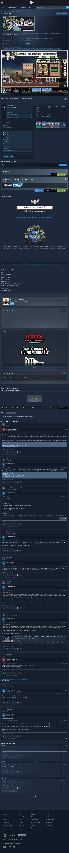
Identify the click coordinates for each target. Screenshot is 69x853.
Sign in (3, 98)
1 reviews (14, 711)
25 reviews (8, 425)
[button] (3, 7)
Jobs (20, 819)
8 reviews (8, 583)
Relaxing (36, 48)
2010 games (8, 489)
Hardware (21, 822)
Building (16, 48)
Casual (12, 48)
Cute (45, 48)
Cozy (32, 48)
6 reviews (14, 533)
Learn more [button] (63, 165)
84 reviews (8, 656)
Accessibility (34, 819)
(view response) (5, 680)
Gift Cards (5, 828)
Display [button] (51, 407)
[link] (50, 190)
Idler (4, 48)
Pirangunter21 (9, 458)
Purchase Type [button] (16, 407)
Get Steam (48, 817)
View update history (8, 143)
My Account (49, 825)
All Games (3, 11)
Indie (11, 124)
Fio (6, 613)
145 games (8, 686)
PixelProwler (9, 709)
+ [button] (60, 48)
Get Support (49, 822)
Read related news (7, 146)
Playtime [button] (44, 407)
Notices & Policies (35, 822)
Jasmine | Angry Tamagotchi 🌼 (14, 487)
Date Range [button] (35, 407)
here (29, 377)
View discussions (7, 148)
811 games (8, 711)
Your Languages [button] (10, 413)
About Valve (22, 817)
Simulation (49, 48)
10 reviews (14, 615)
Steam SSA (6, 819)
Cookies (33, 825)
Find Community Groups (9, 150)
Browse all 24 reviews (35, 796)
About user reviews (6, 390)
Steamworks (6, 822)
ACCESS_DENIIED (10, 685)
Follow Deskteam (17, 299)
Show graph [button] (62, 407)
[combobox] (51, 7)
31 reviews (15, 489)
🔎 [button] (34, 346)
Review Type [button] (5, 407)
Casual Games (10, 11)
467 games (8, 533)
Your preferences (16, 390)
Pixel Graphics (27, 48)
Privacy (33, 817)
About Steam (6, 817)
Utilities (7, 48)
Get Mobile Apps (50, 819)
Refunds (33, 828)
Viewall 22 (63, 125)
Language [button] (25, 407)
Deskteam (28, 43)
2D (58, 48)
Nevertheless (9, 557)
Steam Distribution (7, 825)
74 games (8, 559)
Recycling (21, 825)
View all (64, 372)
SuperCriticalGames (11, 581)
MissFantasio (9, 531)
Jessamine (8, 424)
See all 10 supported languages (43, 116)
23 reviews (14, 686)
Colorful (20, 48)
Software (54, 48)
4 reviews (14, 559)
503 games (8, 615)
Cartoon (41, 48)
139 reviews (8, 460)
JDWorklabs (9, 654)
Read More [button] (63, 518)
